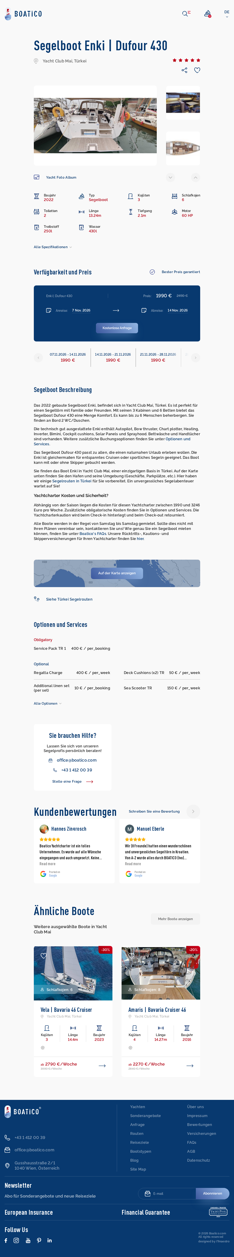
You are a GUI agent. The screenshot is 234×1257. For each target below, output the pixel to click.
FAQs (191, 1142)
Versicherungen (201, 1133)
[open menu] (186, 14)
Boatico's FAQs (93, 534)
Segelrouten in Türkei (71, 481)
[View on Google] (44, 829)
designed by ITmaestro (213, 1241)
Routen (137, 1133)
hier (140, 539)
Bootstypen (141, 1151)
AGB (191, 1151)
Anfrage (137, 1125)
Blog (134, 1160)
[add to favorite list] (44, 956)
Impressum (197, 1116)
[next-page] (195, 177)
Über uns (195, 1107)
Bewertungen (199, 1125)
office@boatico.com (77, 760)
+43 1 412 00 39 (76, 770)
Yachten (137, 1107)
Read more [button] (48, 863)
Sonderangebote (145, 1116)
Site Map (138, 1169)
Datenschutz (198, 1160)
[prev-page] (170, 177)
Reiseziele (139, 1142)
